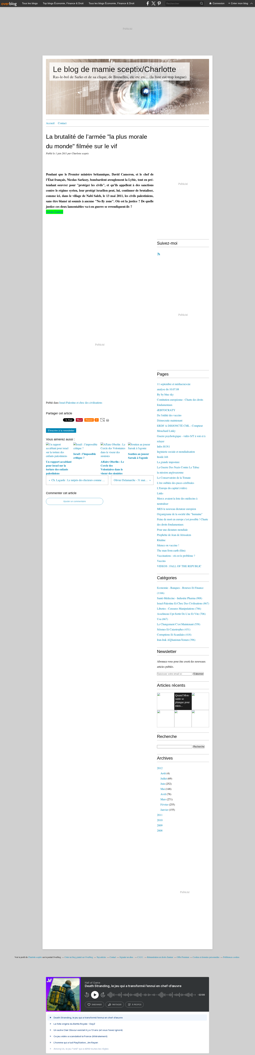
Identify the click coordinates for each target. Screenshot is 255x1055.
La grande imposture (168, 462)
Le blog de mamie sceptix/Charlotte (114, 69)
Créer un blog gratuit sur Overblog (79, 957)
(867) (183, 603)
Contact (62, 123)
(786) (179, 608)
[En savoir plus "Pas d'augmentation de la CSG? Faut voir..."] (183, 718)
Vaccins (161, 561)
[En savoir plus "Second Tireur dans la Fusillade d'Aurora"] (200, 701)
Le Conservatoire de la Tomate (174, 477)
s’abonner (97, 1005)
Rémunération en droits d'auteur (160, 957)
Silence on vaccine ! (168, 545)
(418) (174, 634)
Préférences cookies (231, 957)
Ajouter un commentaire (74, 501)
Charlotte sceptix (35, 957)
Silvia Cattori (54, 212)
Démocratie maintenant (169, 420)
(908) (179, 598)
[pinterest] (159, 3)
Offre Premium (183, 957)
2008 (160, 830)
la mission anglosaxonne (170, 472)
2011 (160, 815)
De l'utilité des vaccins (169, 415)
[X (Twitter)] (153, 3)
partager (116, 1005)
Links (160, 493)
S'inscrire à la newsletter (61, 430)
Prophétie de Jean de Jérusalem (174, 535)
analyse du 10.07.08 (168, 389)
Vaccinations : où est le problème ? (176, 555)
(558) (178, 624)
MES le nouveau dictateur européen (176, 509)
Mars (163, 799)
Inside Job (162, 457)
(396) (176, 639)
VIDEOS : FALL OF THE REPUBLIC (179, 566)
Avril (163, 794)
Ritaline (161, 540)
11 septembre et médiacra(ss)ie (173, 384)
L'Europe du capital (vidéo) (172, 488)
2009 (160, 825)
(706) (181, 613)
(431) (173, 629)
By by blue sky (165, 394)
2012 (160, 768)
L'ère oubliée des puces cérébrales (175, 483)
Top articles (101, 957)
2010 (160, 820)
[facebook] (148, 3)
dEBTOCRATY (166, 410)
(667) (162, 619)
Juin (162, 783)
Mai (162, 789)
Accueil (50, 123)
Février (164, 804)
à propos (136, 1005)
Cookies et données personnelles (206, 957)
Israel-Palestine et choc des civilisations (80, 402)
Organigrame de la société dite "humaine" (180, 514)
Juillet (163, 778)
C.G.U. (140, 957)
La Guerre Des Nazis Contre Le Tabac (178, 467)
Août (163, 773)
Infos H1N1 (163, 446)
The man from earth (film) (171, 550)
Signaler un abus (127, 957)
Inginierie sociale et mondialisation (176, 451)
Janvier (164, 809)
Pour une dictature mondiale (172, 529)
